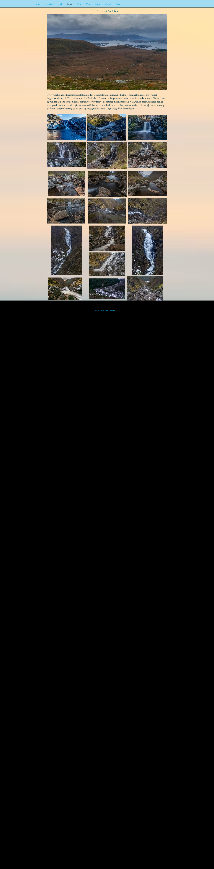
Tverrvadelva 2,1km (108, 11)
